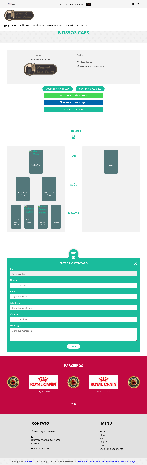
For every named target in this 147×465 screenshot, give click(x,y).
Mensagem (16, 325)
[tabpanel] (73, 382)
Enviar (73, 346)
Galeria (103, 442)
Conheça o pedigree (90, 88)
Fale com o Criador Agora (75, 95)
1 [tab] (72, 404)
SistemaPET (28, 461)
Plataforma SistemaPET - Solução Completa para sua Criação (107, 461)
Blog (14, 25)
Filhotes (25, 25)
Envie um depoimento (111, 448)
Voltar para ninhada (57, 88)
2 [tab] (75, 404)
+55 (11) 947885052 (44, 431)
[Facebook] (132, 3)
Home (5, 25)
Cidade (14, 314)
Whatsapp (15, 303)
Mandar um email (75, 109)
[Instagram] (137, 3)
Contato (82, 25)
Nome (13, 280)
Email (13, 291)
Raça (12, 269)
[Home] (17, 15)
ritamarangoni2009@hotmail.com (45, 441)
